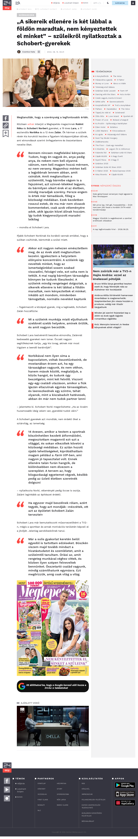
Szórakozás (26, 15)
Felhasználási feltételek (93, 800)
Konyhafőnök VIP (102, 105)
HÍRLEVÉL (86, 789)
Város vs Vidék (119, 83)
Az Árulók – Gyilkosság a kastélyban (111, 124)
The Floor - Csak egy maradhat (109, 145)
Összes (116, 185)
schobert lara (24, 9)
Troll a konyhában (122, 105)
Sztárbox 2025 (101, 164)
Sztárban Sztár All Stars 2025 (108, 167)
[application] (53, 726)
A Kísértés (99, 149)
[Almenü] (17, 3)
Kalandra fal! (101, 153)
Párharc (98, 109)
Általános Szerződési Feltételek (92, 814)
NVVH (85, 3)
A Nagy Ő (114, 160)
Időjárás (56, 3)
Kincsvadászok (118, 131)
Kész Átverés (101, 174)
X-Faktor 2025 (101, 171)
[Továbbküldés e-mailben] (6, 125)
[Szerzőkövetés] (39, 52)
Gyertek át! (128, 116)
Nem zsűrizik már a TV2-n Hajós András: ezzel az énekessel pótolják (112, 275)
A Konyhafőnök (101, 76)
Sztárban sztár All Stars (121, 153)
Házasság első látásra (117, 134)
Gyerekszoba (63, 794)
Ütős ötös (99, 116)
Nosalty (41, 805)
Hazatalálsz (111, 109)
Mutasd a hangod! (120, 120)
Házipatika (61, 783)
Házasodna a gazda (103, 80)
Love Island (113, 116)
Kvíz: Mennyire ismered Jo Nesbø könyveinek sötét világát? (111, 326)
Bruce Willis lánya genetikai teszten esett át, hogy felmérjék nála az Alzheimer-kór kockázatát (113, 286)
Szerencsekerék (116, 102)
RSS (83, 783)
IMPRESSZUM (87, 794)
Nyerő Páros (100, 160)
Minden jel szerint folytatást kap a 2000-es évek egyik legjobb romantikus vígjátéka (112, 316)
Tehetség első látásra (105, 87)
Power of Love (101, 120)
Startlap (42, 783)
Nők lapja (61, 800)
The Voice (117, 76)
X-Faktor (120, 80)
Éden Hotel (100, 127)
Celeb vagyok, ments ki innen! (108, 98)
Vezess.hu (42, 794)
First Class (43, 800)
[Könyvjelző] (6, 133)
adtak (30, 124)
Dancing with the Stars (105, 94)
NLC (39, 810)
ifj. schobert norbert (47, 9)
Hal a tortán (124, 94)
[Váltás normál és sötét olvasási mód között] (108, 3)
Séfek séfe (100, 102)
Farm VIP (124, 91)
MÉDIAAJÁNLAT (88, 821)
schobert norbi (89, 9)
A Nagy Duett (117, 156)
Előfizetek (120, 3)
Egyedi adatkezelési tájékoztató (91, 806)
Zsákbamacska (101, 142)
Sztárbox (113, 127)
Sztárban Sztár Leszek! (105, 91)
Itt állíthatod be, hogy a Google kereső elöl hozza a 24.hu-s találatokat (56, 686)
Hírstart (41, 789)
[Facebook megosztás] (6, 118)
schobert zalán (70, 9)
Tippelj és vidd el (103, 113)
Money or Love (102, 83)
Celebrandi (120, 113)
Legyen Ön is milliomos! (119, 149)
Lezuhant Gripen (71, 3)
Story (59, 789)
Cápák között (101, 156)
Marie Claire (62, 805)
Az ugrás (99, 134)
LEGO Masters (101, 131)
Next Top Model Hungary (106, 138)
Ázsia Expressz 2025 (121, 171)
